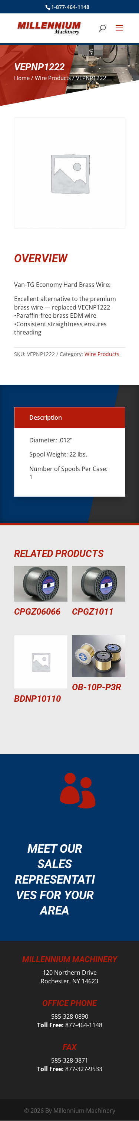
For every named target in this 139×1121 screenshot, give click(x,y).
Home (22, 77)
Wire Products (53, 77)
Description (45, 417)
